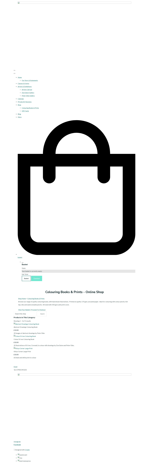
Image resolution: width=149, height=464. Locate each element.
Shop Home (22, 298)
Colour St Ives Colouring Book (24, 339)
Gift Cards (25, 111)
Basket (26, 278)
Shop (19, 105)
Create (27, 450)
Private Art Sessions (25, 102)
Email (15, 367)
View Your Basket (24, 310)
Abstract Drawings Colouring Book (25, 327)
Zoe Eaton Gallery (28, 93)
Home (20, 77)
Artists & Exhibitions (25, 86)
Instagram (17, 442)
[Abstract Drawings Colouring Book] (26, 324)
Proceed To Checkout (38, 310)
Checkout (36, 278)
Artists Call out (27, 90)
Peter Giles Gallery (28, 96)
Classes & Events (23, 83)
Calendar (21, 99)
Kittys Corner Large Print (22, 351)
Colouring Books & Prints (30, 108)
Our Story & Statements (30, 80)
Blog (19, 114)
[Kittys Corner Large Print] (23, 348)
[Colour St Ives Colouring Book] (25, 336)
